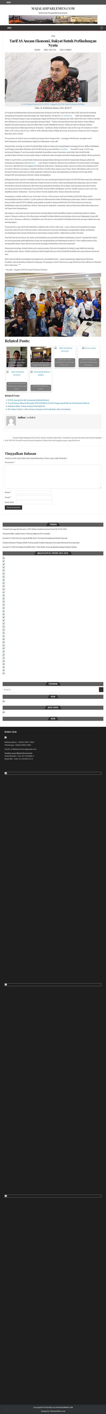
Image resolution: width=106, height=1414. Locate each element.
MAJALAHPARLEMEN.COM (53, 8)
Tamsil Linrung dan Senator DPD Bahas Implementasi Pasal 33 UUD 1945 (35, 529)
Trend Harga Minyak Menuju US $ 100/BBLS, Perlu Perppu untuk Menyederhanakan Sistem (48, 403)
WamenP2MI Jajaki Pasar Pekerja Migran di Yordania (26, 534)
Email (8, 497)
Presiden (64, 149)
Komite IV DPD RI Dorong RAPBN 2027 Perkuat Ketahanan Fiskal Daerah (35, 538)
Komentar (10, 462)
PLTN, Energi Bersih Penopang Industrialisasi (28, 400)
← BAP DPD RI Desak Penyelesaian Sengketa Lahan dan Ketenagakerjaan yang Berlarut (41, 440)
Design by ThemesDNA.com (53, 1411)
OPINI (53, 36)
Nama (8, 492)
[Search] (101, 27)
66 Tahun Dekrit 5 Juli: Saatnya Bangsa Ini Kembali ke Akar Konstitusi (39, 409)
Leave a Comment (66, 50)
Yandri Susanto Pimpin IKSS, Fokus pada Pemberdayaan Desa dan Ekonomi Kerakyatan (41, 543)
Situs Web (9, 502)
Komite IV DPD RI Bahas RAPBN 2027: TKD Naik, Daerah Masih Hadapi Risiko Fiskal (40, 547)
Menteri (32, 163)
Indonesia (67, 116)
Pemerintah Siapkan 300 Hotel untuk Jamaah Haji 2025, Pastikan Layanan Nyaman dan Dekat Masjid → (58, 438)
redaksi (37, 50)
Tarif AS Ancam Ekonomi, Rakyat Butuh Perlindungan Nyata (53, 42)
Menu (9, 2)
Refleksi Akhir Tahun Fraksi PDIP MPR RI (26, 406)
